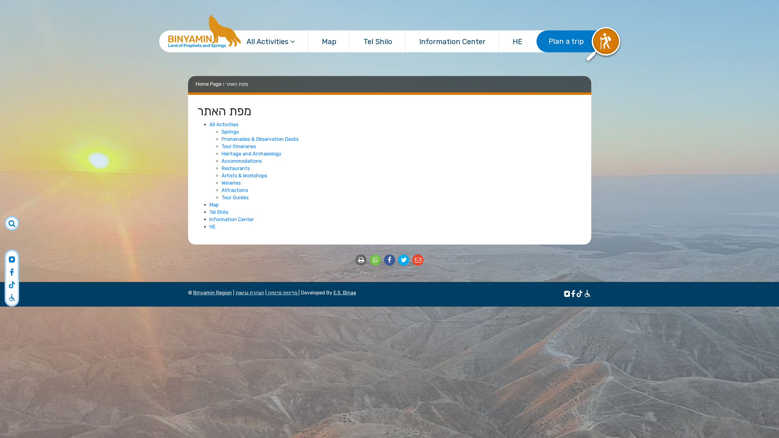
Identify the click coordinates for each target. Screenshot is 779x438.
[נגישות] (587, 293)
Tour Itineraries (239, 146)
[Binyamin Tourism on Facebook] (12, 271)
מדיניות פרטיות (282, 293)
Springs (230, 132)
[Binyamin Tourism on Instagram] (12, 258)
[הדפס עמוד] (362, 259)
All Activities (268, 41)
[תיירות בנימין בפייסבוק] (573, 293)
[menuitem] (271, 41)
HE (517, 41)
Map (329, 41)
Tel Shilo (378, 41)
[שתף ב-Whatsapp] (376, 259)
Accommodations (242, 161)
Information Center (452, 41)
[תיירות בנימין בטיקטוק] (580, 293)
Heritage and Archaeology (251, 154)
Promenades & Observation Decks (260, 139)
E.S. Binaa (345, 293)
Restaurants (236, 168)
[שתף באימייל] (417, 259)
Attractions (235, 190)
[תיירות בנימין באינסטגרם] (568, 293)
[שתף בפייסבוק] (390, 259)
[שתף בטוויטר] (404, 259)
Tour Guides (235, 197)
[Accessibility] (12, 297)
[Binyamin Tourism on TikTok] (12, 284)
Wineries (231, 183)
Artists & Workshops (244, 176)
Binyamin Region (212, 293)
